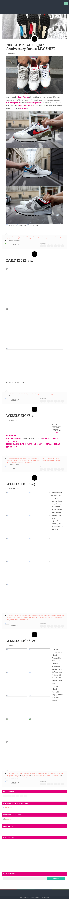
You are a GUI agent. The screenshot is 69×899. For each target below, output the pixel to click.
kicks (16, 394)
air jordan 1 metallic (14, 458)
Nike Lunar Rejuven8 (41, 617)
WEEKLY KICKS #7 (20, 641)
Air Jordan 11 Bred (25, 458)
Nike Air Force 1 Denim (54, 615)
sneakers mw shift (42, 238)
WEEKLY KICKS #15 (21, 415)
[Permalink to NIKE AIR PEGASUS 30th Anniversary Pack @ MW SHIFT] (34, 24)
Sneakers (33, 238)
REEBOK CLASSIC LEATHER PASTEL (19, 444)
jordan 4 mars (34, 615)
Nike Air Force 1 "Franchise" (52, 773)
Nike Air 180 (41, 773)
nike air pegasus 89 (14, 238)
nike (19, 394)
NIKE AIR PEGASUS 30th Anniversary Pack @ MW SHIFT (30, 47)
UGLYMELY (15, 245)
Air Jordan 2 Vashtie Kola (24, 773)
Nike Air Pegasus (27, 237)
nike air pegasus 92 (25, 238)
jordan (28, 615)
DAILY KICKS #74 (19, 260)
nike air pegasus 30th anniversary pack (43, 237)
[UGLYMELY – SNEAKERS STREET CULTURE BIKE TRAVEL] (6, 7)
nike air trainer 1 (18, 617)
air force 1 (11, 615)
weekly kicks (28, 462)
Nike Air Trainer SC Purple (38, 775)
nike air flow (44, 615)
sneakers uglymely (50, 394)
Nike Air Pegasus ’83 (25, 106)
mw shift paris (18, 237)
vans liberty (17, 619)
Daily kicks (12, 394)
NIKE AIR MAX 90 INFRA (40, 460)
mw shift (11, 237)
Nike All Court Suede (29, 617)
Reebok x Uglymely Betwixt (53, 775)
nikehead (50, 617)
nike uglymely (35, 394)
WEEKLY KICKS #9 (20, 484)
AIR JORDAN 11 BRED (14, 438)
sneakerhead (10, 777)
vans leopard (10, 619)
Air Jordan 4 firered (20, 615)
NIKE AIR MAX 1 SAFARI (25, 460)
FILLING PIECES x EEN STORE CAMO (48, 458)
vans (60, 617)
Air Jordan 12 (12, 773)
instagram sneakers (12, 460)
